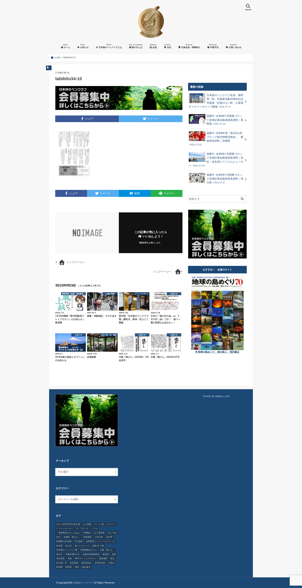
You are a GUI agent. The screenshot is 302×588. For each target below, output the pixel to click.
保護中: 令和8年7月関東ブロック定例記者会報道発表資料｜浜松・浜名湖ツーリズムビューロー (216, 160)
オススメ (111, 524)
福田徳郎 (103, 558)
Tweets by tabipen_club (216, 396)
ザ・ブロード (82, 528)
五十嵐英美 (99, 533)
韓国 (77, 567)
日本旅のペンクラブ (83, 582)
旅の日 (69, 546)
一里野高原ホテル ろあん (68, 533)
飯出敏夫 (86, 567)
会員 (153, 46)
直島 (70, 558)
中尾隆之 (87, 533)
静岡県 (69, 567)
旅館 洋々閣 (98, 546)
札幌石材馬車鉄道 (91, 554)
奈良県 (109, 537)
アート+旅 (99, 524)
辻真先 (111, 563)
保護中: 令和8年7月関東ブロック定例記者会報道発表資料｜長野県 (225, 120)
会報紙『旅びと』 (71, 537)
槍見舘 (106, 554)
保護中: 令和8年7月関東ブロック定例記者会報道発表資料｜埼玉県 (225, 178)
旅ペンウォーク (82, 546)
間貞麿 (59, 567)
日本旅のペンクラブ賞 (66, 550)
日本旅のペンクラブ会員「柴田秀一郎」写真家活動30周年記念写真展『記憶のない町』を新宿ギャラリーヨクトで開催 (216, 101)
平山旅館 (78, 541)
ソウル (95, 528)
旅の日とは (136, 46)
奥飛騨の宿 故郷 (63, 541)
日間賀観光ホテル (88, 550)
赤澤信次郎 (100, 563)
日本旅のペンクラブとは (110, 46)
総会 (112, 558)
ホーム (66, 46)
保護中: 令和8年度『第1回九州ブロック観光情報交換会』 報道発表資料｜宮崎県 (216, 139)
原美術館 (87, 537)
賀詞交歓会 (86, 563)
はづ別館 (87, 524)
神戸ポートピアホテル (85, 558)
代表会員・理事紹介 (190, 46)
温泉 (114, 554)
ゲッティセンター (64, 528)
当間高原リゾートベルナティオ (100, 541)
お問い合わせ (234, 46)
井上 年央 (112, 533)
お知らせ (84, 46)
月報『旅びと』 (107, 550)
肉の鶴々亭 (61, 563)
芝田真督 (74, 563)
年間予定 (214, 46)
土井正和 (99, 537)
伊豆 (58, 537)
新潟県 (59, 546)
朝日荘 (59, 554)
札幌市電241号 (73, 554)
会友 (167, 46)
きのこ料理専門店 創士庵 (68, 524)
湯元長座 (60, 558)
